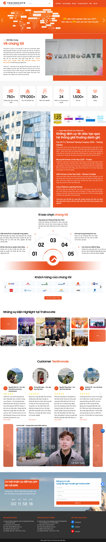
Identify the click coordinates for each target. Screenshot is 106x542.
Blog (90, 3)
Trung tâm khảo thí (83, 3)
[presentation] (5, 287)
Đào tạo (74, 3)
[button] (104, 20)
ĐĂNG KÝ (78, 503)
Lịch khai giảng (66, 3)
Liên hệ (95, 3)
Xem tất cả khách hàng (53, 298)
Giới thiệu (58, 3)
